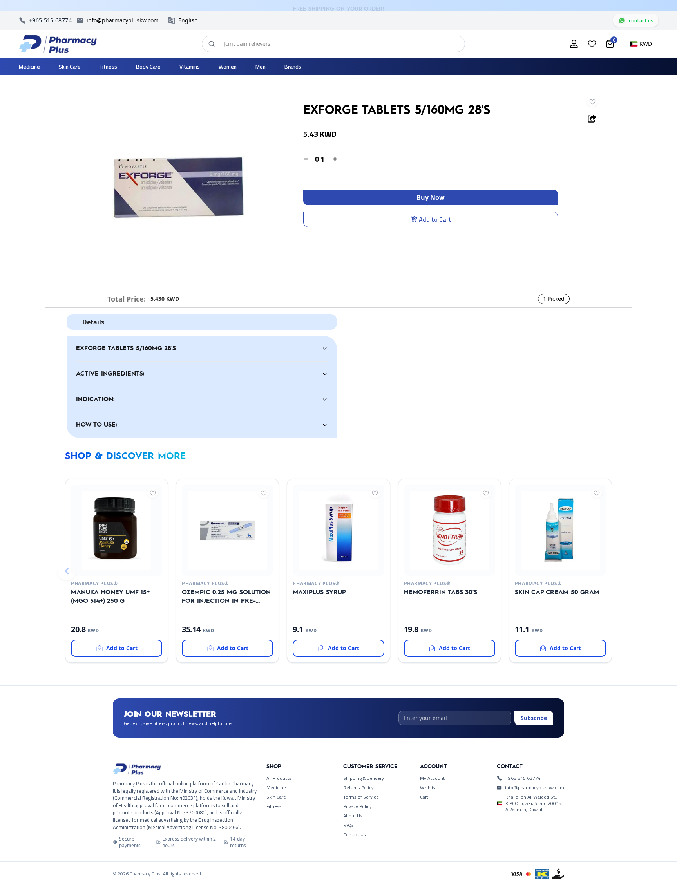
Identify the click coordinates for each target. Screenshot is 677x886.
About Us (352, 816)
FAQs (348, 825)
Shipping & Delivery (363, 778)
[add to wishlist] (592, 102)
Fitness (274, 806)
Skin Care (276, 797)
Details (93, 322)
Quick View (103, 566)
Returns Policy (358, 788)
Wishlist (428, 788)
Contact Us (354, 835)
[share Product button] (592, 118)
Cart (424, 797)
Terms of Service (361, 797)
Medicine (276, 788)
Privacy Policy (357, 806)
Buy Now (430, 197)
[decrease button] (306, 159)
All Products (278, 778)
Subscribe (534, 717)
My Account (432, 778)
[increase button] (335, 159)
